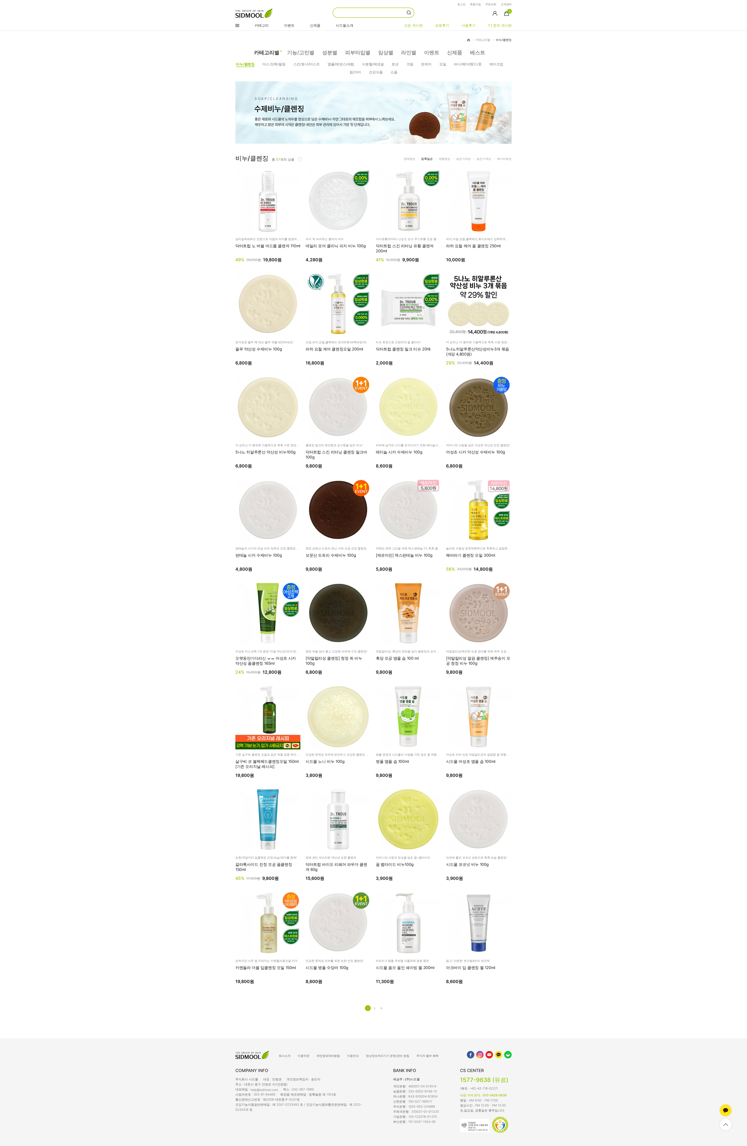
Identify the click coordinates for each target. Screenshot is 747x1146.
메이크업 (496, 64)
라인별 (408, 52)
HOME (468, 40)
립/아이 (355, 72)
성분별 (329, 52)
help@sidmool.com (264, 1089)
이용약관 (303, 1056)
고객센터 (506, 4)
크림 (409, 64)
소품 (393, 72)
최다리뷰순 (504, 159)
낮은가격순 (463, 159)
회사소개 (284, 1056)
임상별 (385, 52)
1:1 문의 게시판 (500, 25)
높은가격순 (484, 159)
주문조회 (490, 4)
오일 (442, 64)
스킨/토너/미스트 (306, 64)
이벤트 (289, 25)
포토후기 (442, 25)
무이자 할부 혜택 (427, 1056)
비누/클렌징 (504, 40)
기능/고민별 (300, 52)
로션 (395, 64)
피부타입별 (357, 52)
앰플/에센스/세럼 (341, 64)
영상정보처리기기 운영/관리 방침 (387, 1056)
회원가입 (475, 4)
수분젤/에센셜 (373, 64)
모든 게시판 (413, 25)
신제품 (315, 25)
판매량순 (409, 159)
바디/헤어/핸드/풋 (467, 64)
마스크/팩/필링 (274, 64)
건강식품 (376, 72)
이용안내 (353, 1056)
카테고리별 (483, 40)
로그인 (461, 4)
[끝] (381, 1008)
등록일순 (427, 159)
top (725, 1124)
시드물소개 (344, 25)
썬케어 (426, 64)
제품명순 (444, 159)
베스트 (477, 52)
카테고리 (262, 25)
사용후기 (469, 25)
